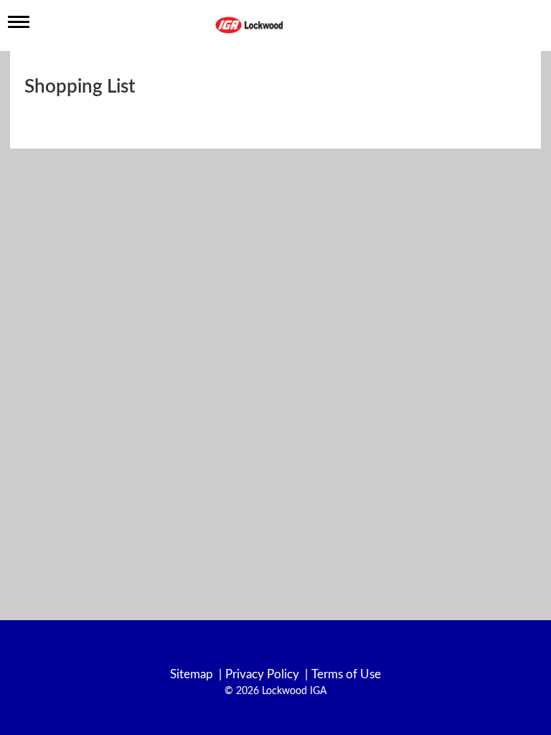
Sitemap (191, 674)
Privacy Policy (262, 674)
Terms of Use (346, 674)
